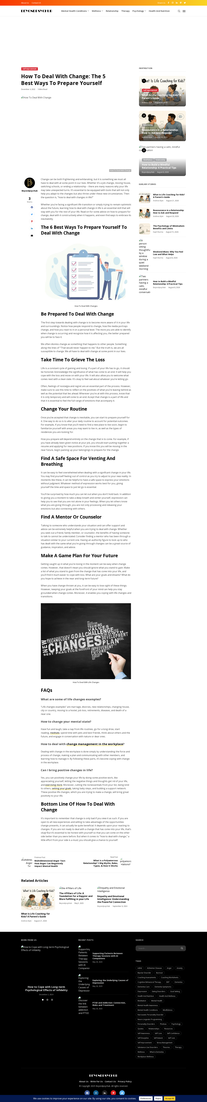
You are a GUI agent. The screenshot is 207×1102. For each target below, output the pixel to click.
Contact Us (110, 1081)
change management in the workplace (94, 744)
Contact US (36, 3)
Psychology (138, 10)
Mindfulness (167, 1010)
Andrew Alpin (26, 921)
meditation (142, 1001)
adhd (140, 968)
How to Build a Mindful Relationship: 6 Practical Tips (159, 166)
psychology (176, 1024)
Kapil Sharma (158, 232)
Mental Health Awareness (148, 1005)
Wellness (96, 10)
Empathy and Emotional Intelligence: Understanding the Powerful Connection (113, 899)
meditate (54, 732)
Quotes (140, 1028)
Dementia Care (144, 987)
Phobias (163, 1024)
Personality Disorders (146, 1024)
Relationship (112, 10)
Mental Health (156, 1001)
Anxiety (179, 968)
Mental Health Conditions (74, 10)
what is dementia (157, 1052)
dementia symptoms (163, 987)
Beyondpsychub (30, 190)
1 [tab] (43, 1000)
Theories (166, 1047)
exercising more (53, 784)
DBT (168, 982)
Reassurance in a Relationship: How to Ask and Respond (160, 131)
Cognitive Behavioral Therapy (149, 982)
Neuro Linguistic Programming (150, 1019)
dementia (178, 982)
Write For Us (96, 1081)
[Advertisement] (103, 46)
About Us (25, 3)
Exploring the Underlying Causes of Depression (110, 981)
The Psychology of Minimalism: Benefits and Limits (169, 227)
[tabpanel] (46, 970)
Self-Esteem (158, 1038)
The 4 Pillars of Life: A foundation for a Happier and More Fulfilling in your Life (76, 896)
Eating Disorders (158, 991)
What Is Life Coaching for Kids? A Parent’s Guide (35, 915)
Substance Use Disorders (148, 1047)
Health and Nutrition (159, 10)
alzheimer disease (154, 968)
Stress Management (164, 1042)
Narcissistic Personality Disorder (150, 1015)
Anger (169, 968)
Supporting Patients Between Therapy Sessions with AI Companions (108, 956)
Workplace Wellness (146, 1056)
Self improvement (145, 1042)
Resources (168, 1028)
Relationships (154, 1028)
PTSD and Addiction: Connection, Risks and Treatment (109, 1004)
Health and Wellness (167, 996)
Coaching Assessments (147, 977)
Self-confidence (173, 1033)
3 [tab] (52, 1000)
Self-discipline (143, 1038)
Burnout (159, 973)
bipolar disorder (144, 973)
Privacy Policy (125, 1081)
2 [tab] (47, 1000)
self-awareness (144, 1033)
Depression (142, 991)
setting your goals (61, 788)
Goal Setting (175, 991)
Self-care (158, 1033)
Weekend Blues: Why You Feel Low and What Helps (168, 253)
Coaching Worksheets (169, 977)
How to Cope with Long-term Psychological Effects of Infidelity (46, 988)
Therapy (125, 10)
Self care (171, 1038)
